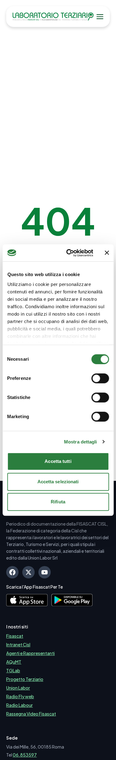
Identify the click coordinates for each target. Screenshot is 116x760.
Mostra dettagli (80, 441)
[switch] (100, 378)
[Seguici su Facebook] (12, 572)
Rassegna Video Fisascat (31, 713)
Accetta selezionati (58, 481)
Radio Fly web (20, 696)
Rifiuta (58, 501)
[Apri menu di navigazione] (100, 17)
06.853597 (25, 755)
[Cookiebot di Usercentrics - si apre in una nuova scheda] (69, 253)
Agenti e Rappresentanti (30, 653)
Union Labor (18, 688)
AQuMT (13, 662)
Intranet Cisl (18, 644)
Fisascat (14, 636)
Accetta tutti (58, 461)
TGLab (13, 670)
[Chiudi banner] (107, 253)
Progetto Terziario (24, 679)
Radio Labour (19, 705)
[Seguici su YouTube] (44, 572)
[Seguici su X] (28, 572)
